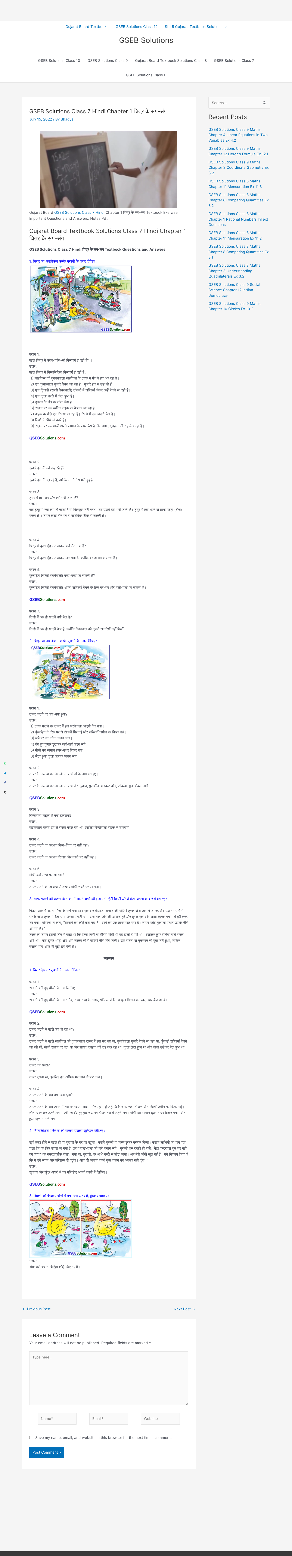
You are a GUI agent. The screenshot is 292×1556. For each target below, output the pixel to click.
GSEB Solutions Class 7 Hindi (79, 212)
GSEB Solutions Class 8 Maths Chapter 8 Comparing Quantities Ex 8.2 (238, 200)
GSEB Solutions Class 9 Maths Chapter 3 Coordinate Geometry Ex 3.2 (238, 167)
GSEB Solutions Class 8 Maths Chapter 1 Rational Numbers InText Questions (238, 219)
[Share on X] (5, 792)
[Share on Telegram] (5, 773)
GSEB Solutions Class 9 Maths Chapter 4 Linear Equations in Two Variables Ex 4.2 (238, 135)
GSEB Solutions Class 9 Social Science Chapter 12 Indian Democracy (234, 290)
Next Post (184, 1309)
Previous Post (36, 1309)
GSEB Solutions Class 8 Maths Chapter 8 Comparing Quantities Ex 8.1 (238, 251)
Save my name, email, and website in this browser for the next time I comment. (103, 1437)
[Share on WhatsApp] (5, 763)
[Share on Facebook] (5, 783)
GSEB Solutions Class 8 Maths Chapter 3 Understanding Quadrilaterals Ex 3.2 (234, 270)
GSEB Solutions (146, 40)
